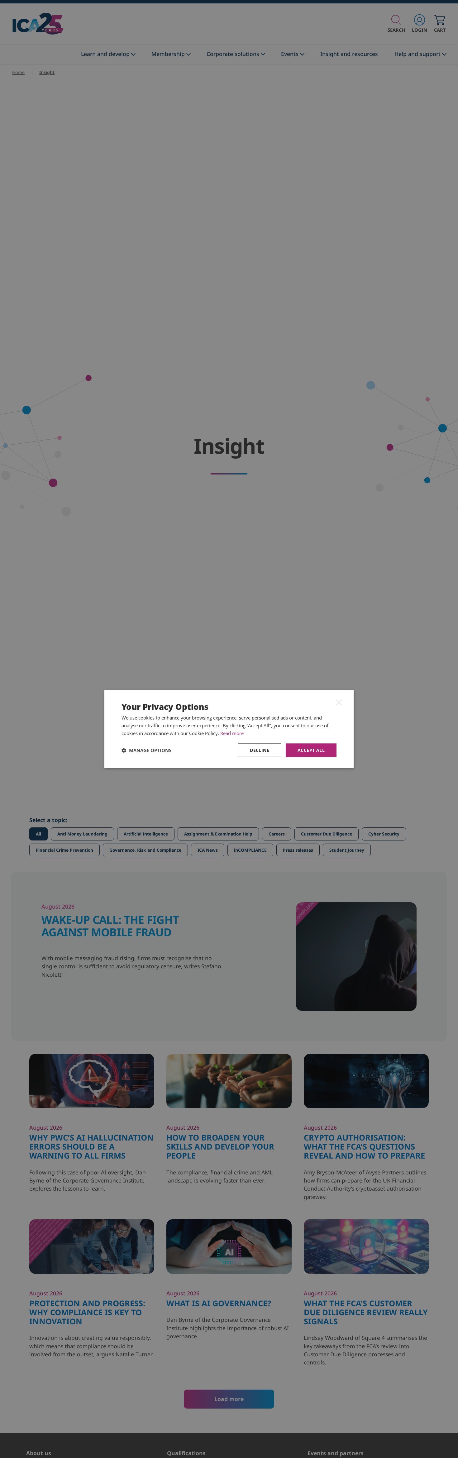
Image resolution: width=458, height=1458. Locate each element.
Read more (232, 733)
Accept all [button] (311, 750)
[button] (146, 750)
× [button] (339, 702)
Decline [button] (259, 750)
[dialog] (229, 729)
